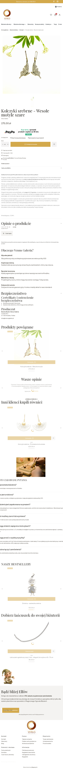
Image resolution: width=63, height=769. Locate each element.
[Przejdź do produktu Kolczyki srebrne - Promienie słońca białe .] (31, 423)
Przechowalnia (47, 743)
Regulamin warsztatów (28, 752)
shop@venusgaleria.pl (7, 318)
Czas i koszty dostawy (7, 754)
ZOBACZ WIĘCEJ (31, 399)
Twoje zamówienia (48, 739)
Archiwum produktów (28, 743)
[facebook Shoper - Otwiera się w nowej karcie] (54, 1)
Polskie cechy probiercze (29, 741)
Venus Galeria (4, 118)
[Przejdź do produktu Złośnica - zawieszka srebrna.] (31, 584)
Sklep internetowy (29, 767)
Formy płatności (5, 750)
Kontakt (3, 739)
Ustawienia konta (48, 741)
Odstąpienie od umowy (28, 754)
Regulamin (25, 757)
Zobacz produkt (29, 651)
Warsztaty (4, 741)
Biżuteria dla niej (14, 30)
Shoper (13, 761)
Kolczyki (21, 30)
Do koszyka (30, 362)
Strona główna (4, 30)
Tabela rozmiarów (27, 739)
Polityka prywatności (28, 750)
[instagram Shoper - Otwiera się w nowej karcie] (57, 1)
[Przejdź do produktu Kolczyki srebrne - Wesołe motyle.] (31, 347)
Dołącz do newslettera (11, 710)
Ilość (2, 140)
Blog (2, 743)
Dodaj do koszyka (31, 144)
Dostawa (3, 752)
